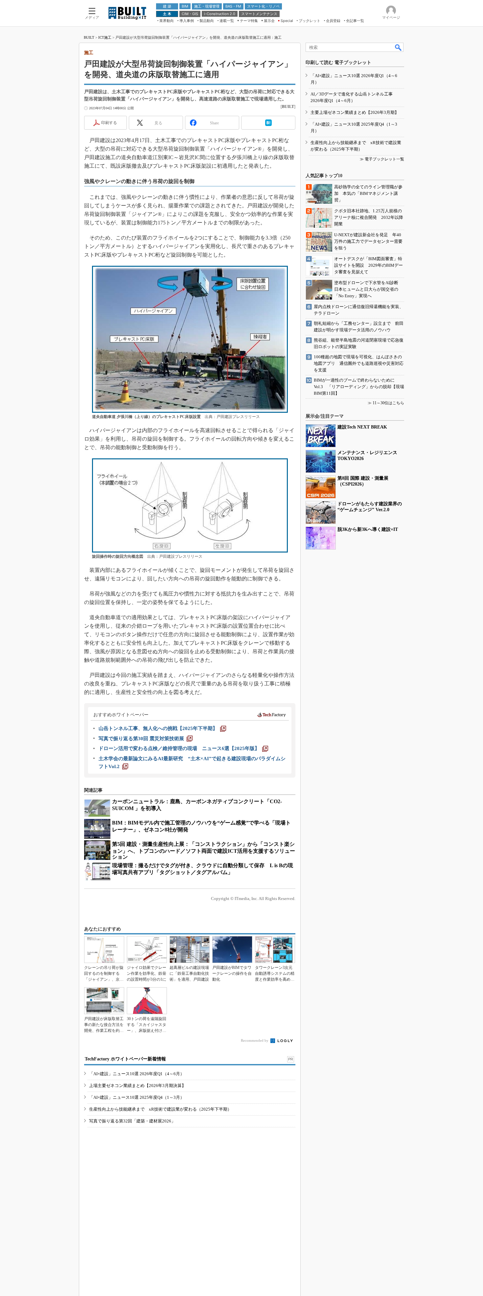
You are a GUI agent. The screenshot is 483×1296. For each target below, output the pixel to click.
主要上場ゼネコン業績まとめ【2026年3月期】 (354, 112)
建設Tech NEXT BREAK (362, 427)
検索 (398, 47)
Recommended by (255, 1040)
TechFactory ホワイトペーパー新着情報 (125, 1058)
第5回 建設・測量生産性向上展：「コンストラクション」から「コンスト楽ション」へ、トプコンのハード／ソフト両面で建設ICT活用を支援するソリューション (203, 850)
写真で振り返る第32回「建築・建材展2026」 (132, 1120)
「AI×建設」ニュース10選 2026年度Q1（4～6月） (136, 1073)
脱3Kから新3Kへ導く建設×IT (367, 529)
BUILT (89, 37)
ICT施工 (104, 37)
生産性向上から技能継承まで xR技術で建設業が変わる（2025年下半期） (160, 1109)
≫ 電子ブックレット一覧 (382, 159)
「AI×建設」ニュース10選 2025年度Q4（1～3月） (136, 1097)
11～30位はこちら (388, 403)
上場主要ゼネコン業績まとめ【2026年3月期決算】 (137, 1085)
